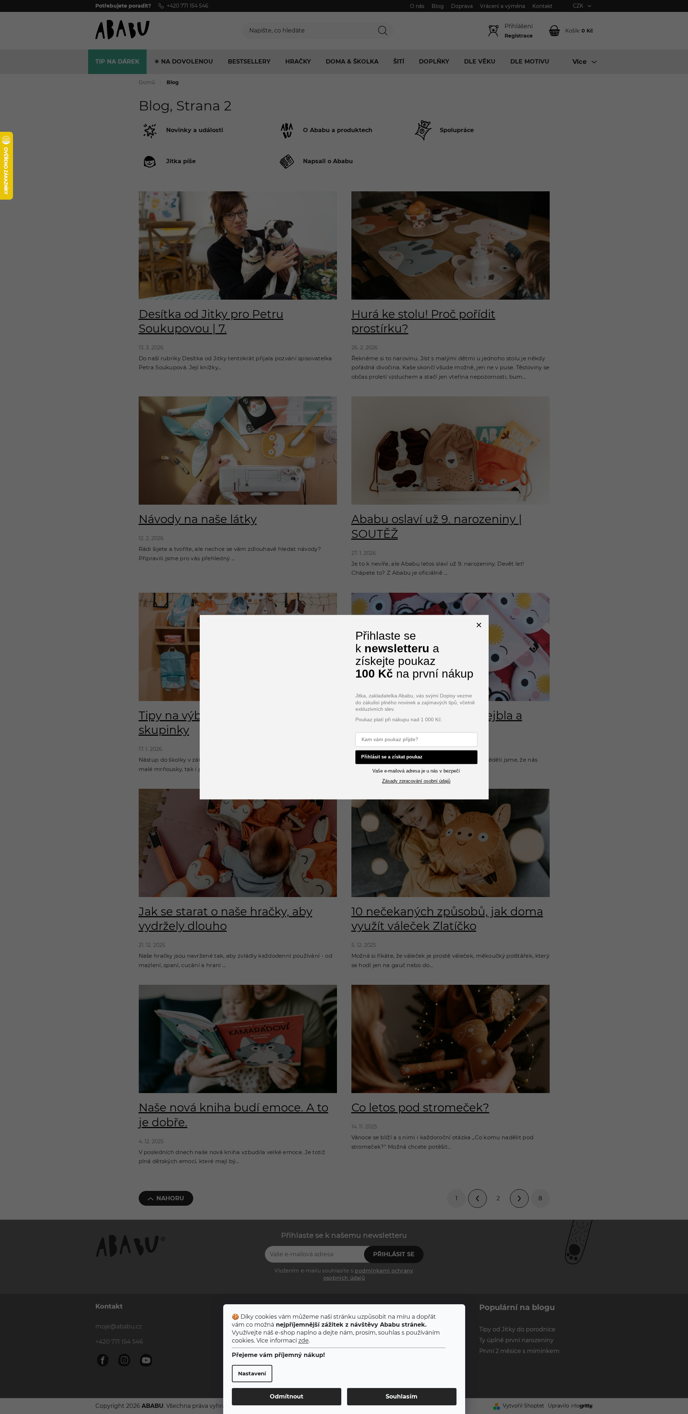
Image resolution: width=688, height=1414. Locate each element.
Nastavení (252, 1373)
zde (303, 1340)
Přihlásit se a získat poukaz (392, 756)
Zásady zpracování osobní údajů (416, 781)
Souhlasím (401, 1396)
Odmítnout (286, 1396)
